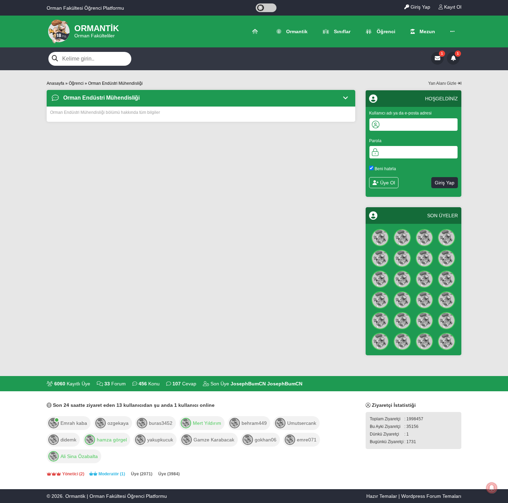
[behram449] (234, 422)
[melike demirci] (424, 341)
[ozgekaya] (100, 422)
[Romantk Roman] (424, 278)
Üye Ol (387, 182)
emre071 (307, 439)
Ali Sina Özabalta (79, 456)
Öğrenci (385, 31)
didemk (68, 439)
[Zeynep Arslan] (402, 257)
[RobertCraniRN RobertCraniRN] (402, 320)
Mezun (426, 31)
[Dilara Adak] (402, 341)
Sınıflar (341, 31)
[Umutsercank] (280, 422)
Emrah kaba (73, 423)
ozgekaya (118, 423)
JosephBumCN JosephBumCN (266, 383)
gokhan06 (265, 439)
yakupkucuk (160, 439)
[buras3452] (142, 422)
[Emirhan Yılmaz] (446, 299)
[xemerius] (53, 455)
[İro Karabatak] (380, 257)
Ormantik (296, 31)
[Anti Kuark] (402, 237)
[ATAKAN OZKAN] (424, 320)
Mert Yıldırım (207, 423)
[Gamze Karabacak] (186, 439)
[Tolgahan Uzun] (446, 257)
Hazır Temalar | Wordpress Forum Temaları (413, 496)
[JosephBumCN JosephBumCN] (380, 237)
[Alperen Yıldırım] (424, 299)
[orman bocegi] (446, 237)
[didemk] (53, 439)
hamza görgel (112, 439)
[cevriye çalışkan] (446, 341)
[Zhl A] (446, 278)
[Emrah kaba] (53, 422)
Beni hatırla (385, 168)
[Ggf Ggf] (380, 278)
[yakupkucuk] (140, 439)
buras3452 (160, 423)
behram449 (254, 423)
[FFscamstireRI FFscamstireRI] (424, 237)
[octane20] (185, 422)
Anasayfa (55, 83)
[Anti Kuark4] (402, 299)
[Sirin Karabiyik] (380, 299)
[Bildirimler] (453, 58)
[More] (452, 31)
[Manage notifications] (491, 487)
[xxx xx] (402, 278)
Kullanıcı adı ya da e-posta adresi (400, 112)
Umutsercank (301, 423)
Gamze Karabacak (214, 439)
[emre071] (289, 439)
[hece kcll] (380, 341)
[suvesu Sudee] (380, 320)
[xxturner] (89, 439)
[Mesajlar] (437, 58)
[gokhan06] (247, 439)
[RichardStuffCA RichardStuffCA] (424, 257)
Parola (375, 140)
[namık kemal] (446, 320)
